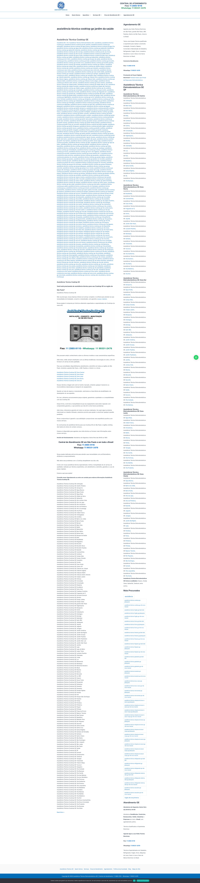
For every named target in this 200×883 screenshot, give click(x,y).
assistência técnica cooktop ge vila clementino (96, 204)
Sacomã (128, 380)
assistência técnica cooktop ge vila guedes (69, 217)
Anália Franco (130, 423)
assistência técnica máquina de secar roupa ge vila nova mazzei (134, 754)
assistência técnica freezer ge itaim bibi (135, 632)
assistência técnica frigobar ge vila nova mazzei (135, 652)
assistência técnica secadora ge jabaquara (133, 788)
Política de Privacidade (143, 880)
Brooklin (128, 294)
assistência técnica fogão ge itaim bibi (134, 610)
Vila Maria (128, 263)
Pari (127, 155)
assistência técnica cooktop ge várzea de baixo (71, 195)
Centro (128, 125)
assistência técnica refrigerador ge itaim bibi (135, 759)
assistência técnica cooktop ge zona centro (85, 271)
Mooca (128, 438)
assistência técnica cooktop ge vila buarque (97, 202)
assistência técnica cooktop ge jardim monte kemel (72, 131)
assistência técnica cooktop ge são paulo (87, 184)
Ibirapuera (128, 315)
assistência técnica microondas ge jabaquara (133, 691)
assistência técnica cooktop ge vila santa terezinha (91, 260)
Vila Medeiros (130, 268)
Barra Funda (129, 490)
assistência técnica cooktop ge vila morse (69, 239)
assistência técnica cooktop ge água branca (77, 46)
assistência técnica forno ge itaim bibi (134, 621)
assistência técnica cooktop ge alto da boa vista (95, 50)
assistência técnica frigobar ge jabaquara (132, 647)
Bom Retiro (129, 110)
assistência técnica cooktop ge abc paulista (77, 44)
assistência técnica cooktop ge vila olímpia (99, 242)
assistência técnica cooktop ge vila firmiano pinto (71, 213)
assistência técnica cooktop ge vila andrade (70, 200)
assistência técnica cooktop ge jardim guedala (93, 124)
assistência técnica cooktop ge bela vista (95, 55)
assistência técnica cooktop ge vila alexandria (70, 197)
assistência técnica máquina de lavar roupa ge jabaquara (134, 730)
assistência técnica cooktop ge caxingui (86, 73)
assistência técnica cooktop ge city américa (98, 88)
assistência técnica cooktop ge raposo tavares (71, 177)
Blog (129, 869)
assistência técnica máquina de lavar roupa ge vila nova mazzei (134, 735)
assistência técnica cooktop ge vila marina (96, 233)
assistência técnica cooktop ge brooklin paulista (99, 62)
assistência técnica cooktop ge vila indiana (69, 222)
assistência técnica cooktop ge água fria (102, 46)
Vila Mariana (129, 405)
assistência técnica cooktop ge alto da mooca (97, 52)
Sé (126, 176)
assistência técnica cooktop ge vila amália (97, 197)
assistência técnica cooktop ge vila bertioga (70, 202)
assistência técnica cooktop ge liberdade (76, 146)
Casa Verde (129, 203)
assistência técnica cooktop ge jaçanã (74, 106)
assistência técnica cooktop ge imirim (103, 99)
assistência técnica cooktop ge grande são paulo (90, 93)
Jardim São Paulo (131, 223)
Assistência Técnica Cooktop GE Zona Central (70, 372)
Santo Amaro (129, 385)
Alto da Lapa (129, 495)
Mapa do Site (136, 869)
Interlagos (128, 320)
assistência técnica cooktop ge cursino (94, 90)
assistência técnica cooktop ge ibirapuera (78, 99)
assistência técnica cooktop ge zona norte (83, 273)
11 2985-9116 (136, 6)
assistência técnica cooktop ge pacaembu (86, 155)
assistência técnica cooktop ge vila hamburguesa (71, 220)
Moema (128, 370)
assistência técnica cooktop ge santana (68, 182)
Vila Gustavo (129, 258)
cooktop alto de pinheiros (98, 275)
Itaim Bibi (128, 330)
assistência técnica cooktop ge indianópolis (70, 101)
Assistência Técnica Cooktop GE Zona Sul (69, 380)
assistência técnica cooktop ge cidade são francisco (94, 86)
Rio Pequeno (129, 556)
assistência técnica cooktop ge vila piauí (73, 249)
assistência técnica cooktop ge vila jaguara (100, 224)
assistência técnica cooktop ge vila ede (74, 211)
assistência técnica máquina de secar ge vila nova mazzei (135, 744)
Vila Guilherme (130, 253)
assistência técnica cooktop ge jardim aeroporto (71, 108)
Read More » (60, 812)
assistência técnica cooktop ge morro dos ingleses (84, 151)
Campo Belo (129, 299)
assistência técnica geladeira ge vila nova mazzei (134, 667)
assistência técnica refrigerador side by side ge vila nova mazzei (135, 783)
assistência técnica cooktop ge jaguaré (98, 106)
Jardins (128, 360)
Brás (127, 115)
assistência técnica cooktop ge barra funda (70, 55)
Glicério (128, 140)
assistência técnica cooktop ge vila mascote (70, 235)
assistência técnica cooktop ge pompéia (69, 175)
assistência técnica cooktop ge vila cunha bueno (98, 208)
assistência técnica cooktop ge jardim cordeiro (77, 115)
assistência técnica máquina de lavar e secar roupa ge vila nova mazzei (134, 715)
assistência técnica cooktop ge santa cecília (70, 180)
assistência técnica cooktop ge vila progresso (91, 255)
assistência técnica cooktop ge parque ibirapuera (96, 164)
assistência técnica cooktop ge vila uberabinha (90, 268)
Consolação (129, 130)
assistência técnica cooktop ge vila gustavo (99, 219)
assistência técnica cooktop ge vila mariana (70, 231)
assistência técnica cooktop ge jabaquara (132, 601)
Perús (127, 536)
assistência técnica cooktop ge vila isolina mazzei (71, 224)
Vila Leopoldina (130, 571)
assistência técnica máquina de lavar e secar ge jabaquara (134, 701)
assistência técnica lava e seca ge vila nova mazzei (134, 686)
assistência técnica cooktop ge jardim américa (100, 108)
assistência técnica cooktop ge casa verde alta (85, 70)
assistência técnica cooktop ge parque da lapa (86, 160)
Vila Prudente (129, 468)
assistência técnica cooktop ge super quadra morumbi (81, 190)
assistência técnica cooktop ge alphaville (94, 48)
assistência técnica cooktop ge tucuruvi (68, 193)
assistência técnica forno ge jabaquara (134, 624)
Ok (134, 880)
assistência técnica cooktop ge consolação (69, 90)
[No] (198, 880)
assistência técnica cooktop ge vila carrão (69, 204)
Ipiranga (128, 325)
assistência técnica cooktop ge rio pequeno (98, 179)
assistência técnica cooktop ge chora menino (91, 82)
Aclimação (129, 100)
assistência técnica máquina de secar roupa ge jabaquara (134, 749)
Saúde (127, 390)
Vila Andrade (129, 400)
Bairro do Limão (130, 485)
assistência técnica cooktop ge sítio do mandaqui (83, 186)
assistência (98, 43)
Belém (127, 433)
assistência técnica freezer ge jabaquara (135, 635)
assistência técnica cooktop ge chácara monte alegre (82, 81)
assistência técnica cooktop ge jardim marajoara (93, 130)
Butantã (128, 506)
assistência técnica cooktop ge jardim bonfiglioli (75, 111)
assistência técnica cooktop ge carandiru (86, 68)
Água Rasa (129, 418)
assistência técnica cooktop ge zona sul (78, 275)
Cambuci (128, 120)
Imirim (127, 213)
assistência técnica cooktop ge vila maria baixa (99, 229)
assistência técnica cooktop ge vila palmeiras (95, 244)
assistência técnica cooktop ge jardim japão (93, 126)
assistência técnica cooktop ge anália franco (96, 53)
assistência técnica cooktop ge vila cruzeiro (70, 208)
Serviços (86, 869)
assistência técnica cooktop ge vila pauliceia (70, 246)
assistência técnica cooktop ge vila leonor (69, 226)
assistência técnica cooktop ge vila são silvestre (94, 262)
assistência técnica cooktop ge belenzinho (85, 57)
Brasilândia (129, 193)
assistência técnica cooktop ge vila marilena (70, 233)
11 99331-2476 (139, 8)
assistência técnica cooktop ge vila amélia (69, 199)
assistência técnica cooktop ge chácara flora (84, 77)
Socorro (128, 395)
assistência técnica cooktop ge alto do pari (70, 53)
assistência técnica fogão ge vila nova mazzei (134, 617)
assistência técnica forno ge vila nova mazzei (134, 628)
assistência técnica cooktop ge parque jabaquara (71, 166)
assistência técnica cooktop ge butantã (68, 64)
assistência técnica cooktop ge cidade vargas (70, 88)
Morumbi (128, 375)
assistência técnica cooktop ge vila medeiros (70, 237)
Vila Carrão (129, 453)
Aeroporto (129, 284)
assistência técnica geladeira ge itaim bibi (134, 657)
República (128, 160)
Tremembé (129, 243)
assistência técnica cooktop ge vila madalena (70, 228)
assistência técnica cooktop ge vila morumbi (95, 239)
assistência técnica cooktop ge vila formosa (100, 213)
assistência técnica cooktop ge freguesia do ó (93, 92)
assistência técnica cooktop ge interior (95, 101)
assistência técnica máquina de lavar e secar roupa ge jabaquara (134, 710)
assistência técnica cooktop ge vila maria (97, 228)
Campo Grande (130, 305)
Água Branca (129, 480)
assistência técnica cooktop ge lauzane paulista (75, 144)
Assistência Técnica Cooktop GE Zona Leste (70, 376)
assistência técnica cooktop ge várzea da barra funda (97, 193)
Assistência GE (61, 43)
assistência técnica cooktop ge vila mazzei (96, 235)
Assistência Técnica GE (67, 869)
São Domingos (130, 561)
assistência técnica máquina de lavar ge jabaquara (135, 720)
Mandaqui (128, 233)
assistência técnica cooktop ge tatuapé (76, 191)
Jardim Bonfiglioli (131, 521)
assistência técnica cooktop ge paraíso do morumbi (89, 159)
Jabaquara (129, 335)
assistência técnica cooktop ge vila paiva (69, 244)
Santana (128, 238)
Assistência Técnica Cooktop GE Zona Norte (70, 378)
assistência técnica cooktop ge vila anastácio (96, 199)
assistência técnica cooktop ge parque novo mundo (78, 168)
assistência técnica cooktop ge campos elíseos (91, 66)
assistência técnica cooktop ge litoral (68, 148)
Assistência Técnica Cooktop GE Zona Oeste (70, 374)
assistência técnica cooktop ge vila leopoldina (96, 226)
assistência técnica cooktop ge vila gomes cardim (72, 215)
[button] (90, 15)
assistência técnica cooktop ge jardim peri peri (77, 135)
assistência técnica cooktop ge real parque (98, 177)
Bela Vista (128, 105)
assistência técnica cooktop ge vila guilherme (96, 217)
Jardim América (130, 340)
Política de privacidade (120, 869)
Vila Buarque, (129, 181)
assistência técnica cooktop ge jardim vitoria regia (86, 141)
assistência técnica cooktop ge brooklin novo (70, 62)
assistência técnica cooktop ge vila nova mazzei (71, 242)
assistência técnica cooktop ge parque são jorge (84, 170)
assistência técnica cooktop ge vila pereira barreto (72, 248)
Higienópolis (129, 135)
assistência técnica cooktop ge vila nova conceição (96, 240)
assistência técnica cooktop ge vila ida (98, 220)
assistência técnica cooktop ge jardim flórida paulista (84, 122)
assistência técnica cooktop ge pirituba (73, 173)
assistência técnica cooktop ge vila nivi (68, 240)
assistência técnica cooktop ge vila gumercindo (71, 219)
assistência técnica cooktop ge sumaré (77, 188)
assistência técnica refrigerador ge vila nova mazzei (134, 769)
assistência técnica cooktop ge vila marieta (96, 231)
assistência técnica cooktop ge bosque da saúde (85, 59)
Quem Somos (79, 869)
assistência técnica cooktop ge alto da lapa (70, 52)
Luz (127, 150)
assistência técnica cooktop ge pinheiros (82, 171)
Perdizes (128, 531)
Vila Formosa (129, 458)
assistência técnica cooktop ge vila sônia (94, 264)
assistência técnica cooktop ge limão (100, 146)
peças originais (102, 299)
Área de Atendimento (96, 869)
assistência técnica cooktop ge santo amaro (94, 182)
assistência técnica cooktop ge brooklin (102, 61)
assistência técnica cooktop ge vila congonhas (71, 206)
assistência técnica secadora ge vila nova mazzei (134, 793)
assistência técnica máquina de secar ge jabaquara (135, 740)
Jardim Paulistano (131, 355)
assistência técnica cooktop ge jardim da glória (76, 117)
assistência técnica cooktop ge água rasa (69, 48)
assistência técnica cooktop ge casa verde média (89, 72)
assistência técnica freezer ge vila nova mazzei (135, 639)
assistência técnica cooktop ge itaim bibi (82, 104)
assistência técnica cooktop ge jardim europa (83, 121)
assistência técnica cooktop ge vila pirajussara (99, 249)
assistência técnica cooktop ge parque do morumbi (90, 162)
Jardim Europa (130, 345)
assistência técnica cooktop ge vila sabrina (89, 258)
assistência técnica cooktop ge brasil (78, 61)
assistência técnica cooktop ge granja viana (90, 95)
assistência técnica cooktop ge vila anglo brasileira (99, 200)
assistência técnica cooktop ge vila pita (95, 251)
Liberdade (128, 145)
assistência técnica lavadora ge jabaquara (133, 672)
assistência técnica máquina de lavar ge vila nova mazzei (135, 725)
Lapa (127, 526)
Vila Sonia (128, 576)
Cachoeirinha (129, 198)
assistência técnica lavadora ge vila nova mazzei (135, 676)
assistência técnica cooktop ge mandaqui (92, 148)
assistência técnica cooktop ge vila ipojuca (96, 222)
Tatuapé (128, 448)
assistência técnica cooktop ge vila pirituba (70, 251)
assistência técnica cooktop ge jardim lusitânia (91, 128)
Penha (127, 443)
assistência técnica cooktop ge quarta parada (95, 175)
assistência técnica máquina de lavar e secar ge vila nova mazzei (134, 706)
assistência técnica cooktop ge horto (83, 97)
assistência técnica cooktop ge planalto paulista (100, 173)
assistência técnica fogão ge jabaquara (135, 613)
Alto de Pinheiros (131, 500)
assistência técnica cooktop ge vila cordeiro (98, 206)
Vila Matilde (129, 463)
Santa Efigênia (130, 170)
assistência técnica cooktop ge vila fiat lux (99, 211)
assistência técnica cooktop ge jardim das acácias (78, 119)
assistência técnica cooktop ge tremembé (101, 191)
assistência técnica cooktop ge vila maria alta (70, 229)
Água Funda (129, 289)
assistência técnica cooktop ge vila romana (92, 257)
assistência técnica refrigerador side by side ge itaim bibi (135, 773)
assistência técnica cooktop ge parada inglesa (91, 157)
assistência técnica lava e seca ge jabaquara (133, 681)
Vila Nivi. (128, 274)
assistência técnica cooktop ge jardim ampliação (71, 110)
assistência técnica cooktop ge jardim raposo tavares (79, 137)
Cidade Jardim (130, 310)
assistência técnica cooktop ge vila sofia (69, 264)
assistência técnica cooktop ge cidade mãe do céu (93, 84)
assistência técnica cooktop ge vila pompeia (90, 253)
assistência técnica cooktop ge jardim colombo (75, 113)
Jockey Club (129, 365)
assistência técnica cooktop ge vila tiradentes (89, 266)
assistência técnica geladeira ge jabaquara (133, 662)
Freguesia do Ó (130, 208)
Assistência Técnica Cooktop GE (72, 39)
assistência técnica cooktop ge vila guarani (100, 215)
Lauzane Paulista (130, 228)
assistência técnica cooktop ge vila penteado (97, 246)
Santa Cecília (129, 165)
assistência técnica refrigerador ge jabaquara (133, 764)
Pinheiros (128, 541)
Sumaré (128, 566)
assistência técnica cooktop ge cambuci (93, 64)
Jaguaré (128, 511)
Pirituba (128, 546)
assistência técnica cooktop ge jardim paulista (76, 133)
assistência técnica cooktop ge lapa (79, 142)
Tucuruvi (128, 248)
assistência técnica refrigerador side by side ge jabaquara (135, 778)
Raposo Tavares (130, 551)
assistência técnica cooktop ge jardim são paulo (82, 139)
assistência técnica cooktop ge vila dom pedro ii (71, 209)
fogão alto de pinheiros (132, 797)
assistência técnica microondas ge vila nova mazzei (134, 696)
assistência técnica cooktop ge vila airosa (98, 195)
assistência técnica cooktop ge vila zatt (86, 269)
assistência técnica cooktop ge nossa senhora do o (85, 153)
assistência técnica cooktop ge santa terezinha (98, 180)
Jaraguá (128, 516)
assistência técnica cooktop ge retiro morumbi (71, 179)
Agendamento (108, 869)
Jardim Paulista (130, 350)
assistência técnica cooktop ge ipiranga (87, 102)
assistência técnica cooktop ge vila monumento (98, 237)
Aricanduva (129, 428)
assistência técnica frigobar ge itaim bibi (135, 643)
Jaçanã (128, 218)
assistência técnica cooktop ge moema (88, 150)
